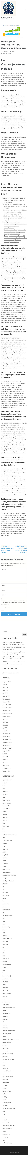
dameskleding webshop (9, 875)
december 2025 (7, 705)
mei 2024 (5, 759)
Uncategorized (7, 1102)
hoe (4, 932)
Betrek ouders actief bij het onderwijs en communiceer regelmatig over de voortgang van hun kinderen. (15, 232)
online (4, 1036)
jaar (4, 950)
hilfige (4, 930)
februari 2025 (6, 733)
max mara (5, 996)
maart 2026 (6, 696)
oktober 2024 (6, 745)
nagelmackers (6, 1013)
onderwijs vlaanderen (9, 1030)
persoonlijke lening (8, 1053)
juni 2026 (5, 687)
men (4, 999)
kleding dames (7, 964)
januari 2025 (6, 736)
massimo (5, 990)
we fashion (6, 1120)
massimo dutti (7, 993)
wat (4, 1114)
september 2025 (7, 713)
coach (4, 846)
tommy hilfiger (7, 1091)
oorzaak (5, 1045)
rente (4, 1062)
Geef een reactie (7, 53)
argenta (5, 783)
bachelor (5, 794)
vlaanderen (6, 1105)
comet (4, 858)
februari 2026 (6, 699)
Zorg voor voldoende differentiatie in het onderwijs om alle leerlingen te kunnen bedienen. (14, 200)
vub (4, 1111)
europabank (6, 895)
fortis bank (6, 904)
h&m (4, 918)
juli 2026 (5, 684)
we (3, 1117)
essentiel (5, 892)
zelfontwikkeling (7, 1143)
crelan (4, 860)
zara (4, 1140)
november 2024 (7, 742)
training (5, 1097)
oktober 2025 (6, 710)
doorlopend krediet (8, 881)
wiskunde (5, 1137)
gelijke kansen (6, 909)
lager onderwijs (7, 976)
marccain (5, 987)
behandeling (6, 809)
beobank (5, 817)
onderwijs (5, 1027)
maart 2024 (6, 765)
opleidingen (6, 1048)
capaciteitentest (7, 840)
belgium (5, 814)
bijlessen (5, 820)
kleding (5, 961)
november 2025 (7, 708)
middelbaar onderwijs (9, 1007)
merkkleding (6, 1002)
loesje (4, 984)
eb (3, 886)
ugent (4, 1099)
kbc (4, 953)
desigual (5, 878)
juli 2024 (5, 754)
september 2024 (7, 748)
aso (4, 786)
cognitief (5, 855)
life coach (5, 981)
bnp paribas (6, 826)
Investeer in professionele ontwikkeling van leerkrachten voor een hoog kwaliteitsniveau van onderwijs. (15, 212)
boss (4, 829)
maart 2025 (6, 731)
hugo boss (5, 941)
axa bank (5, 791)
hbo (4, 921)
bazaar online (6, 806)
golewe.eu (6, 17)
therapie (5, 1085)
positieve (5, 1056)
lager (4, 973)
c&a (4, 837)
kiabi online (6, 958)
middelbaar (6, 1004)
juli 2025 (5, 719)
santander (5, 1068)
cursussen (5, 863)
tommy (5, 1088)
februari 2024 (6, 768)
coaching (5, 849)
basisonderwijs (7, 803)
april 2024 (5, 762)
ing (3, 947)
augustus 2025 (7, 716)
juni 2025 (5, 722)
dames (4, 866)
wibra (4, 1131)
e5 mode (5, 883)
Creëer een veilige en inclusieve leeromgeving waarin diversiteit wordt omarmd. (15, 218)
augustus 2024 (7, 751)
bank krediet (6, 800)
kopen (4, 967)
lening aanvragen (7, 979)
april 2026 (5, 693)
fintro (4, 898)
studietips (5, 1079)
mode (4, 1010)
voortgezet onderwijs (9, 1108)
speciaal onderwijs (8, 1076)
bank (4, 797)
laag (4, 970)
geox (4, 912)
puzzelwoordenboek (8, 1059)
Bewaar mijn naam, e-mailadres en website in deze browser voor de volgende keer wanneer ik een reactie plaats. (14, 602)
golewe (13, 51)
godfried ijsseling (7, 915)
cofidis (4, 852)
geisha (4, 907)
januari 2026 (6, 702)
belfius (4, 811)
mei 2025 (5, 725)
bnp (4, 823)
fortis (4, 901)
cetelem (5, 843)
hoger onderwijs (7, 938)
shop (4, 1074)
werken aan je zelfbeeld (9, 1125)
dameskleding (6, 872)
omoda (5, 1025)
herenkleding (6, 927)
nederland (5, 1016)
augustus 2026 (7, 682)
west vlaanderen (7, 1128)
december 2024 (7, 739)
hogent (5, 935)
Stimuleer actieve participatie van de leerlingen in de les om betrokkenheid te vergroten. (15, 206)
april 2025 (5, 728)
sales (4, 1065)
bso (4, 832)
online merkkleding (8, 1042)
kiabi (4, 955)
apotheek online (7, 780)
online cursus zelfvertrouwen (11, 1039)
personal (5, 1051)
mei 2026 (5, 690)
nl (3, 1022)
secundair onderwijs (8, 1071)
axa (4, 788)
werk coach (6, 1123)
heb (4, 924)
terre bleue (6, 1082)
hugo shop (5, 944)
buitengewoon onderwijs (9, 834)
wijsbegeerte (6, 1134)
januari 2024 (6, 771)
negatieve (5, 1019)
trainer (4, 1094)
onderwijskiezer (7, 1033)
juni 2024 (5, 756)
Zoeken (5, 631)
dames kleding (7, 869)
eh (3, 889)
